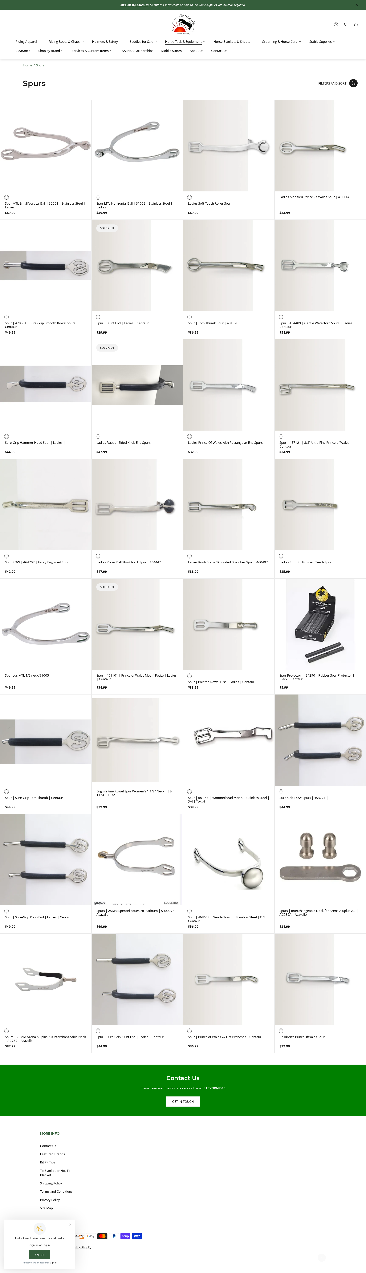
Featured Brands (52, 1154)
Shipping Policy (51, 1183)
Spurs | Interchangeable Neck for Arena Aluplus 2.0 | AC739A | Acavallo (318, 912)
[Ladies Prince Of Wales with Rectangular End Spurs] (228, 385)
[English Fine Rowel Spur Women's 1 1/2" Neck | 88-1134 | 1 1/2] (137, 740)
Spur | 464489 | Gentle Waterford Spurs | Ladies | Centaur (317, 325)
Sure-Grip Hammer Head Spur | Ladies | (35, 443)
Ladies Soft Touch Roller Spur (209, 203)
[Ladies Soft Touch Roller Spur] (228, 145)
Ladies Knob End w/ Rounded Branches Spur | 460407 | (228, 564)
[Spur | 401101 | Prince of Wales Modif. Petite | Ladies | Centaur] (137, 624)
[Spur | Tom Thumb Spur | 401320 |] (228, 265)
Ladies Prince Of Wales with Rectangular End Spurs (225, 443)
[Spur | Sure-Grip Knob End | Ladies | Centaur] (45, 859)
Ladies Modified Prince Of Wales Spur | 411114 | (315, 197)
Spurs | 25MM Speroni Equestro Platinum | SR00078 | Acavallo (136, 912)
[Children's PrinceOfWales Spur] (320, 979)
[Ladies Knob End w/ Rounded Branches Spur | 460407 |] (228, 504)
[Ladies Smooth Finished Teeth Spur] (320, 504)
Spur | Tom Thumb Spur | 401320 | (214, 323)
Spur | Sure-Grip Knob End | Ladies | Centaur (38, 917)
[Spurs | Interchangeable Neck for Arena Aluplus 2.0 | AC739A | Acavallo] (320, 859)
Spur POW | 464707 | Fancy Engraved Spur (37, 562)
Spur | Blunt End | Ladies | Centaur (122, 323)
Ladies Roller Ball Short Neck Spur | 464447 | (130, 562)
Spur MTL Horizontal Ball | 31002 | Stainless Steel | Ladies (134, 205)
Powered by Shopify (78, 1247)
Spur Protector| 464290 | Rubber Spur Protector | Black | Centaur (316, 677)
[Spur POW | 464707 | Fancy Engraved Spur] (45, 504)
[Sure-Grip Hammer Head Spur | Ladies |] (45, 385)
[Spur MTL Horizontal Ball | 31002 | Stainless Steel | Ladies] (137, 145)
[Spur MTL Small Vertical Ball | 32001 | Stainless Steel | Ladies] (45, 145)
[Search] (346, 24)
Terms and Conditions (56, 1191)
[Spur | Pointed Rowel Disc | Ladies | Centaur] (228, 624)
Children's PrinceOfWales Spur (302, 1037)
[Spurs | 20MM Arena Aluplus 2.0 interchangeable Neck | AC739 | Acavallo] (45, 979)
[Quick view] (82, 109)
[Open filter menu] (353, 83)
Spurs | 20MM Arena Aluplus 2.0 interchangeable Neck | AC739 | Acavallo (45, 1038)
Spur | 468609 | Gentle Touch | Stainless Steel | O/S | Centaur (228, 919)
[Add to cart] (82, 587)
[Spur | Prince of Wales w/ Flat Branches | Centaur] (228, 979)
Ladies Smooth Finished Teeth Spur (305, 562)
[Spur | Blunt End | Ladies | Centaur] (137, 265)
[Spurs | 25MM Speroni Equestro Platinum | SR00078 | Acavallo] (137, 859)
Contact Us (48, 1146)
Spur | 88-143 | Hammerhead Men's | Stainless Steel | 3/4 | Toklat (228, 799)
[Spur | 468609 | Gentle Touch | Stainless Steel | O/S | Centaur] (228, 859)
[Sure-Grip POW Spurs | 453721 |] (320, 740)
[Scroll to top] (322, 1258)
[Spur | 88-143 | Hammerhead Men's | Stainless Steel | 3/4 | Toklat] (228, 740)
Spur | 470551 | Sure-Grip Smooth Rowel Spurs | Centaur (41, 325)
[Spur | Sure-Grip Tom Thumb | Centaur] (45, 740)
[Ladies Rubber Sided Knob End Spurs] (137, 385)
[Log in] (336, 24)
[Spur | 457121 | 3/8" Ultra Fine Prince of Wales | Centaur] (320, 385)
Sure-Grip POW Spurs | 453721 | (303, 798)
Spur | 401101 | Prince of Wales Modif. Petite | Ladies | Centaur (136, 677)
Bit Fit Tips (47, 1162)
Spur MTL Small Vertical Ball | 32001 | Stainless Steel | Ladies (45, 205)
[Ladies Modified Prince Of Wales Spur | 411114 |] (320, 145)
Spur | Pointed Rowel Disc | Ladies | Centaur (221, 682)
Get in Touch (183, 1101)
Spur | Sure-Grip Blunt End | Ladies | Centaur (130, 1037)
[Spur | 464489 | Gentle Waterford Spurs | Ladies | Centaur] (320, 265)
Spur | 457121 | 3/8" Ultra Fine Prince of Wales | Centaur (315, 444)
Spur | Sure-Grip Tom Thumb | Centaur (34, 798)
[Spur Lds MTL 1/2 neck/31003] (45, 624)
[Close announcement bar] (356, 4)
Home (27, 65)
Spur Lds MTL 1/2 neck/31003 (27, 675)
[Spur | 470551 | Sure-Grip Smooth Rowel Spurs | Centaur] (45, 265)
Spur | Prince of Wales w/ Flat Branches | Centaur (224, 1037)
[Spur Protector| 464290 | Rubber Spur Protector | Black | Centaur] (320, 624)
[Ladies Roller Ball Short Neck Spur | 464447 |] (137, 504)
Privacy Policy (50, 1200)
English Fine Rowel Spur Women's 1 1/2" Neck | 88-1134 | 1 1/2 (134, 793)
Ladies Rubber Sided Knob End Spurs (123, 443)
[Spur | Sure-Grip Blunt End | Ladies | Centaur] (137, 979)
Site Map (46, 1208)
